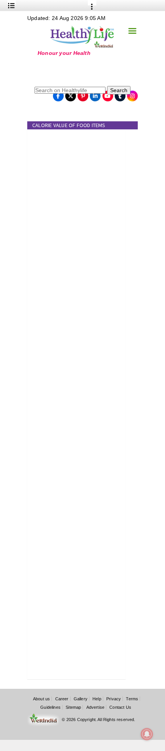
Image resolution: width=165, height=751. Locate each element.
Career (62, 698)
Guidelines (50, 707)
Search (118, 90)
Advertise (95, 707)
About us (41, 698)
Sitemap (73, 707)
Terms (132, 698)
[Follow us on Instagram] (132, 94)
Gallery (80, 698)
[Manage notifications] (147, 734)
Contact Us (120, 707)
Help (96, 698)
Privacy (113, 698)
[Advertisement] (75, 70)
